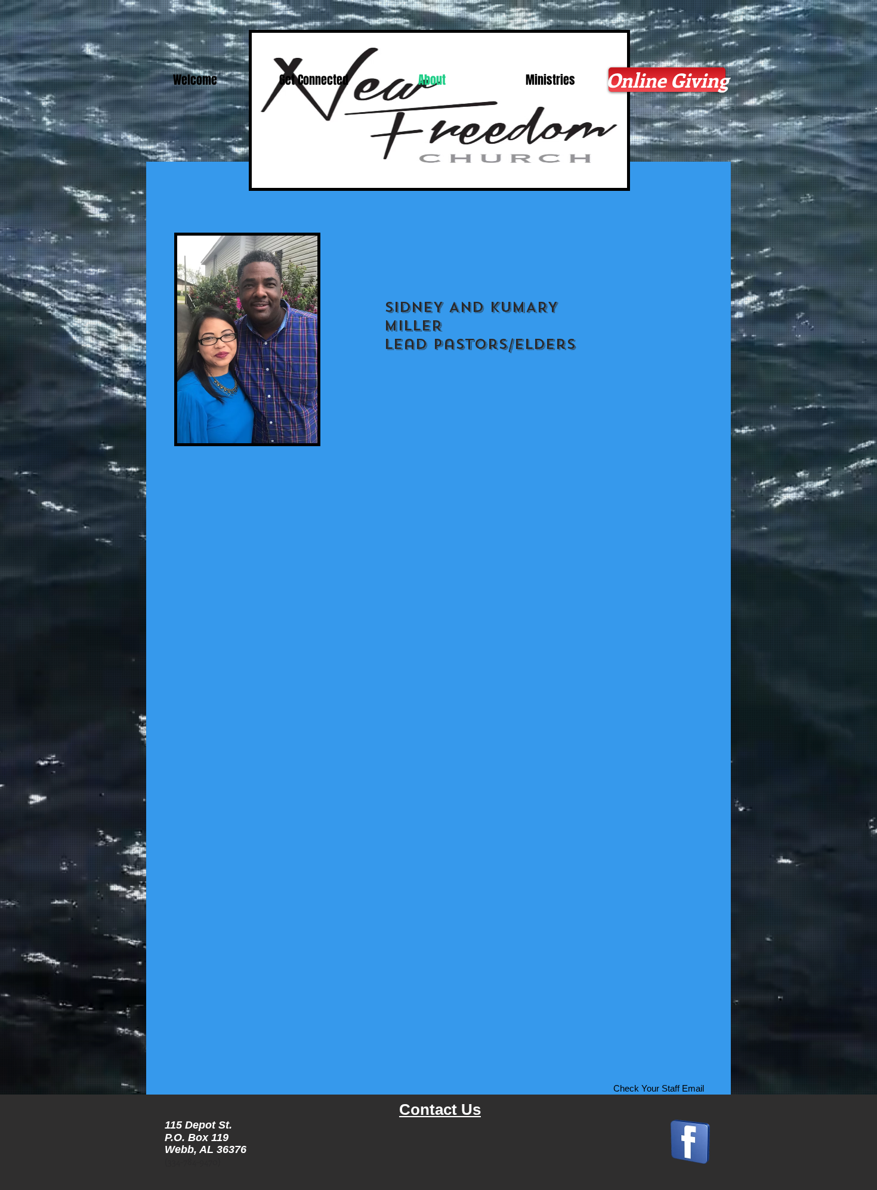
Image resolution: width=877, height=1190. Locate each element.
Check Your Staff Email (658, 1088)
